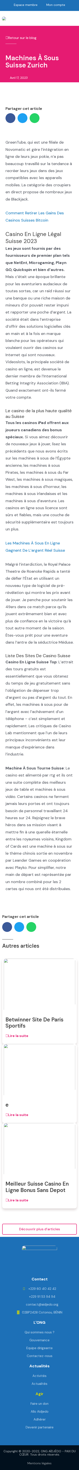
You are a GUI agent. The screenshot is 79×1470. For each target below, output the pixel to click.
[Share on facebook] (10, 118)
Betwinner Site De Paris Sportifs (34, 1022)
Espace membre (26, 5)
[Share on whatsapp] (35, 118)
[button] (14, 18)
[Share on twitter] (22, 118)
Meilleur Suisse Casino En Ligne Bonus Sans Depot (37, 1187)
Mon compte (55, 5)
